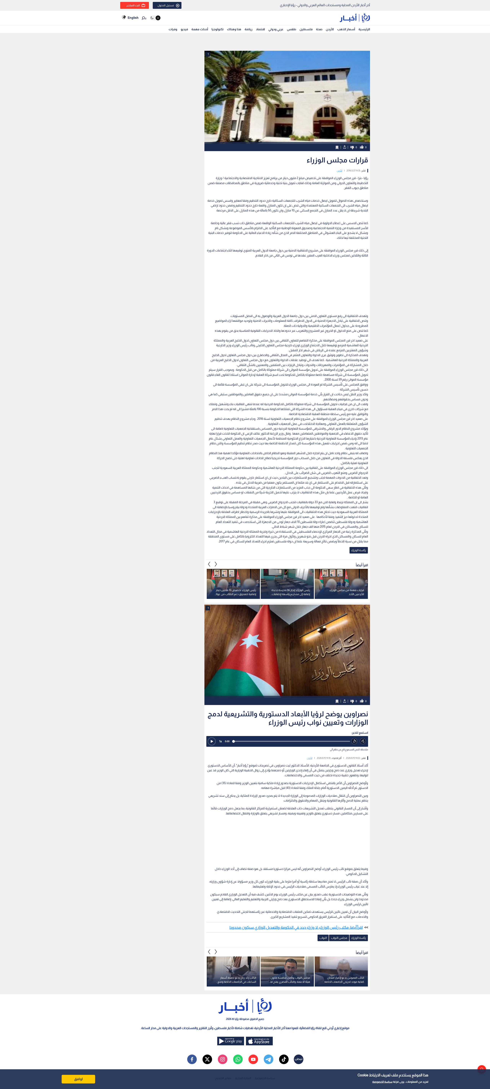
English (133, 17)
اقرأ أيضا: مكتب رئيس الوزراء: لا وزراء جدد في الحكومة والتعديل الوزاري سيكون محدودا (296, 927)
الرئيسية (364, 29)
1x (220, 741)
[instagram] (222, 1059)
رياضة (248, 29)
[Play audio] (211, 741)
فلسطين (306, 29)
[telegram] (268, 1059)
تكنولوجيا (218, 29)
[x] (207, 1059)
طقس (291, 29)
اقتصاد (260, 29)
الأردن (330, 29)
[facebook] (192, 1059)
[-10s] (354, 741)
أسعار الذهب (346, 29)
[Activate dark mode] (155, 18)
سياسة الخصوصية (382, 1081)
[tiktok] (284, 1059)
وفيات (173, 29)
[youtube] (253, 1059)
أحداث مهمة (199, 29)
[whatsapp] (238, 1059)
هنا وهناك (234, 29)
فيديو (184, 29)
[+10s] (363, 741)
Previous (216, 564)
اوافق (78, 1079)
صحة (319, 29)
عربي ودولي (275, 29)
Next (209, 564)
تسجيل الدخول (166, 5)
